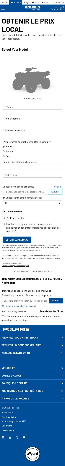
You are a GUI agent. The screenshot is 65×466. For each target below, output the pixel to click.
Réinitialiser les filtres (51, 311)
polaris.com (48, 271)
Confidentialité (9, 417)
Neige (26, 2)
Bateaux (45, 2)
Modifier (58, 186)
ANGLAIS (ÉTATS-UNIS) (16, 352)
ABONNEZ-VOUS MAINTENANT (20, 337)
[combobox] (32, 203)
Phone (9, 151)
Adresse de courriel (14, 130)
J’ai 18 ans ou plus (15, 217)
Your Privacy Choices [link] (11, 421)
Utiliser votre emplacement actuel (24, 197)
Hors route (16, 2)
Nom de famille (11, 118)
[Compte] (56, 8)
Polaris (5, 2)
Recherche (55, 191)
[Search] (51, 8)
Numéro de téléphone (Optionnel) (20, 161)
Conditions (7, 425)
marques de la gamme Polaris (12, 258)
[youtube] (24, 437)
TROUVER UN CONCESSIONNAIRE (21, 345)
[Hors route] (32, 8)
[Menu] (3, 8)
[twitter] (17, 437)
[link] (32, 368)
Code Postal (10, 174)
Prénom (8, 106)
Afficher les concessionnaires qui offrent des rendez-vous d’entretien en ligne (31, 318)
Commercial (58, 2)
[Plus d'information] (40, 98)
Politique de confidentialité (11, 263)
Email (9, 146)
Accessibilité (8, 430)
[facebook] (3, 437)
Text (8, 156)
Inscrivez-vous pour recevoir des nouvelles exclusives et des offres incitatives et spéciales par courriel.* (33, 227)
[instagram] (10, 437)
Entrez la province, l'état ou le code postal (27, 295)
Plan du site (7, 412)
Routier (35, 2)
